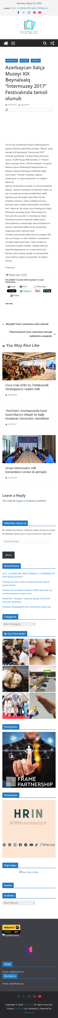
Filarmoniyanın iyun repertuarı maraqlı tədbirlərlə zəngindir (30, 334)
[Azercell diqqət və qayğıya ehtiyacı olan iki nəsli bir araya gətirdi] (15, 652)
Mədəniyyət (12, 60)
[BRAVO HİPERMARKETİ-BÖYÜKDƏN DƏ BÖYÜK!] (42, 679)
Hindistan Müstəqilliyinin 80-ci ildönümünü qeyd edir (26, 607)
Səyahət (24, 60)
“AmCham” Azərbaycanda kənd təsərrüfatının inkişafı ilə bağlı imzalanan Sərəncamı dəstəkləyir (27, 414)
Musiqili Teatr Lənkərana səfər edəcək (27, 324)
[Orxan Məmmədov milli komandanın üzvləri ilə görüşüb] (29, 437)
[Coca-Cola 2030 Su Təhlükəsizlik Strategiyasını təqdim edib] (29, 354)
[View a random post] (52, 43)
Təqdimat (36, 60)
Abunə (9, 555)
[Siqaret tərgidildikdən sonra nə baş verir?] (42, 706)
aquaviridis (25, 105)
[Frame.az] (6, 43)
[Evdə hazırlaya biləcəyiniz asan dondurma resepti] (15, 679)
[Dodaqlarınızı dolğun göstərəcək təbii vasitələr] (42, 652)
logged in (21, 501)
